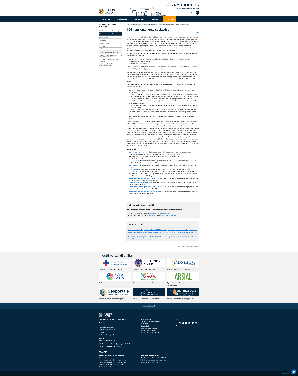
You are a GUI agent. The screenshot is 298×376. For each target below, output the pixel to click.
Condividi (195, 33)
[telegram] (191, 5)
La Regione (106, 19)
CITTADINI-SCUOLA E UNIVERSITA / (137, 24)
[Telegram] (193, 323)
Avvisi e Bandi (170, 19)
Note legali (144, 324)
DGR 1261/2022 (134, 160)
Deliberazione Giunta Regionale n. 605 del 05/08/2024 (146, 178)
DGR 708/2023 (133, 165)
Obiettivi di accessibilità (148, 330)
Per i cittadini (122, 19)
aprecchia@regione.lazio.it (169, 215)
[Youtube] (185, 5)
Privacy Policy (145, 326)
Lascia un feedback (149, 306)
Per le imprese (138, 19)
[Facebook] (175, 5)
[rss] (198, 5)
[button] (121, 33)
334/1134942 (151, 215)
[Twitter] (181, 5)
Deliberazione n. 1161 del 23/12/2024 (140, 182)
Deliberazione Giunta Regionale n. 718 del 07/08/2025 (146, 187)
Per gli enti (154, 19)
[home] (108, 11)
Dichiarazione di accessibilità (150, 328)
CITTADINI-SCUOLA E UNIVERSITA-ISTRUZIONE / (153, 24)
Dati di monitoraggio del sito (150, 332)
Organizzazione (146, 319)
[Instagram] (178, 5)
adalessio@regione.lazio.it (160, 213)
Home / (128, 24)
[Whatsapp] (195, 5)
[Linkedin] (188, 5)
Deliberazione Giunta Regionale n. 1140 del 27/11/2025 (146, 191)
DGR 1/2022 (133, 152)
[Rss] (176, 325)
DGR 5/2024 (133, 169)
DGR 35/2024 (133, 171)
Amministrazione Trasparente (150, 321)
